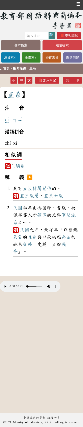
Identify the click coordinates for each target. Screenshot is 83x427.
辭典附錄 (72, 57)
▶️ (30, 177)
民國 (18, 207)
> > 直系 (18, 68)
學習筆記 (71, 35)
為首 (18, 237)
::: (1, 68)
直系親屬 (29, 195)
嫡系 (20, 166)
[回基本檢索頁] (41, 20)
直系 (49, 195)
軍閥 (66, 215)
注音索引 (10, 57)
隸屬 (37, 188)
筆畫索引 (31, 57)
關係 (47, 188)
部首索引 (52, 57)
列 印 (72, 80)
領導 (42, 215)
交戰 (27, 244)
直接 (27, 188)
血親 (58, 195)
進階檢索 (62, 45)
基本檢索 (20, 45)
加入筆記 (49, 80)
